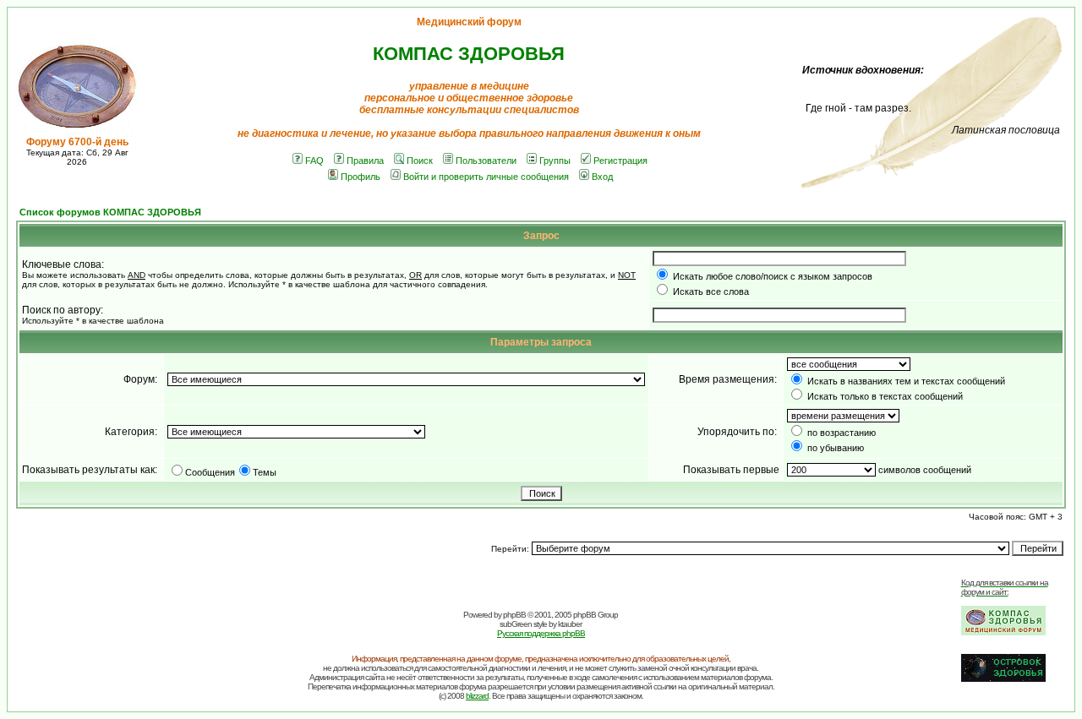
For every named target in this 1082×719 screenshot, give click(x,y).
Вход (602, 177)
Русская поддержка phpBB (541, 633)
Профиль (360, 177)
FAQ (314, 160)
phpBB (514, 614)
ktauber (570, 624)
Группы (555, 160)
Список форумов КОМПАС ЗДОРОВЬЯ (110, 212)
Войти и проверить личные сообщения (486, 177)
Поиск (420, 160)
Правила (365, 160)
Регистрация (620, 160)
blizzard (477, 695)
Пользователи (486, 160)
